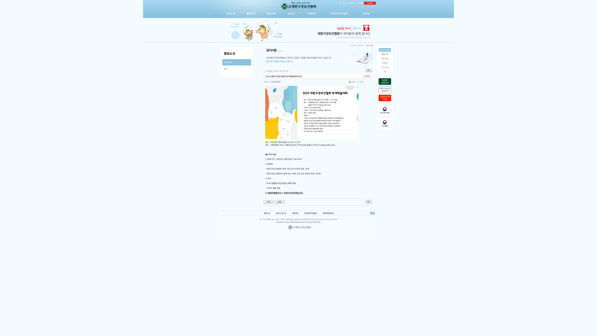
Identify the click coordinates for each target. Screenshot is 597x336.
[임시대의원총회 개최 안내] (280, 201)
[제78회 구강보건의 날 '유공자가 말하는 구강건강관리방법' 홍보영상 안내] (269, 201)
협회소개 (230, 13)
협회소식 (251, 13)
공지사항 (385, 58)
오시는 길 (385, 67)
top (385, 71)
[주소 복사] (367, 76)
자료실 (366, 13)
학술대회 (311, 13)
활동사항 (271, 13)
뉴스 (226, 69)
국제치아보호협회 (339, 13)
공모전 (291, 13)
